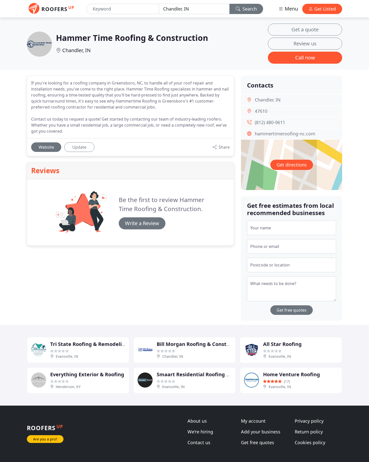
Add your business (260, 432)
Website (46, 147)
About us (197, 421)
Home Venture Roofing (291, 374)
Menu (290, 8)
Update (79, 147)
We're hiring (200, 432)
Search (249, 9)
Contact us (199, 442)
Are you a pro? (45, 439)
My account (253, 421)
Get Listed (324, 9)
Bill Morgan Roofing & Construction (200, 344)
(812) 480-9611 (270, 122)
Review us (305, 43)
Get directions (292, 165)
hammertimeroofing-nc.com (285, 134)
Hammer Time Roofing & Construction (132, 37)
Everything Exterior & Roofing (87, 374)
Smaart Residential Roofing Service (200, 374)
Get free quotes (291, 310)
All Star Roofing (282, 344)
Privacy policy (309, 421)
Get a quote (305, 29)
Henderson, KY (68, 386)
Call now (305, 57)
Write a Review (142, 223)
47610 (261, 111)
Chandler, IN (76, 50)
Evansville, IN (67, 356)
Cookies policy (310, 442)
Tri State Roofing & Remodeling (89, 344)
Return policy (309, 432)
